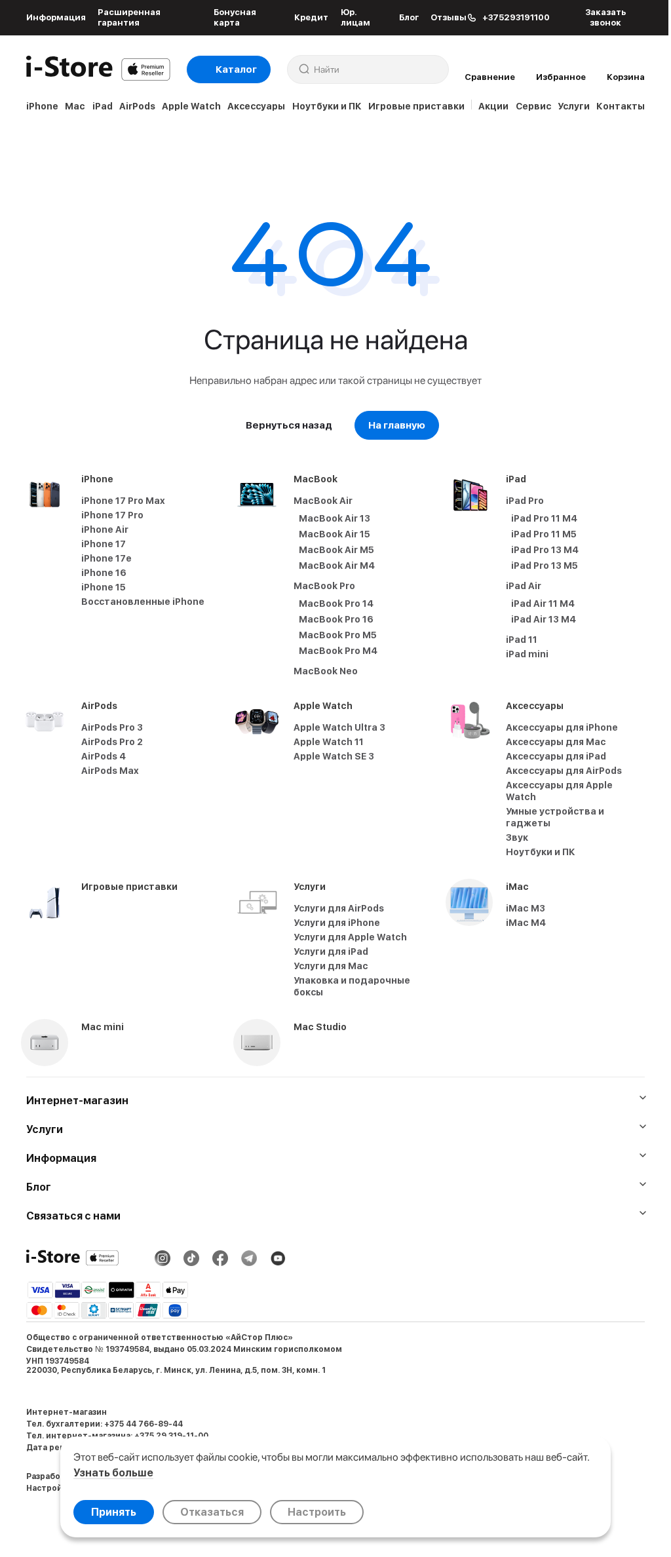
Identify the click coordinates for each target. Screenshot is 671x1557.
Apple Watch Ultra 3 (339, 727)
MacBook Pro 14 (336, 603)
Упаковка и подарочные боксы (352, 986)
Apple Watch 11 (329, 742)
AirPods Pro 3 (112, 727)
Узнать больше (113, 1473)
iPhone (42, 106)
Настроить (317, 1512)
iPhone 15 (103, 587)
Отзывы (449, 17)
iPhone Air (104, 529)
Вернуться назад (289, 425)
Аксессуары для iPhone (562, 727)
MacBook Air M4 (337, 565)
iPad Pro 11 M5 (544, 534)
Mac (75, 106)
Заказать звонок (605, 17)
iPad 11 (521, 639)
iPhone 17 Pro (112, 515)
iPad (102, 106)
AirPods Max (110, 770)
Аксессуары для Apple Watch (559, 791)
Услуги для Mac (331, 966)
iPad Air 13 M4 (543, 619)
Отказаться (212, 1512)
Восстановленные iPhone (142, 601)
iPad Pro (525, 500)
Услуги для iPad (331, 951)
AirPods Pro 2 (112, 742)
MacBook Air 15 (334, 534)
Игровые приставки (416, 106)
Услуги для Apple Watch (350, 937)
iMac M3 (525, 908)
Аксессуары (256, 106)
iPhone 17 (103, 544)
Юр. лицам (355, 17)
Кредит (311, 17)
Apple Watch (191, 106)
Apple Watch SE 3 (334, 756)
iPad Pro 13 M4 (545, 550)
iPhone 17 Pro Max (123, 500)
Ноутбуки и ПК (327, 106)
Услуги (574, 106)
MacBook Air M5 (336, 550)
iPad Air (523, 586)
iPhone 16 (103, 572)
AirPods (137, 106)
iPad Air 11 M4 (543, 603)
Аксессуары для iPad (556, 756)
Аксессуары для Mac (556, 742)
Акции (493, 106)
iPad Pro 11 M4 (544, 518)
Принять (113, 1512)
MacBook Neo (326, 671)
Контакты (620, 106)
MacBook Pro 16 (336, 619)
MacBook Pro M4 (338, 650)
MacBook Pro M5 (338, 635)
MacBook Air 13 (334, 518)
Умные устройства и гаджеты (555, 817)
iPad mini (527, 654)
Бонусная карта (235, 17)
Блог (409, 17)
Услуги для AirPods (339, 908)
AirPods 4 (103, 756)
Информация (56, 17)
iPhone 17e (106, 558)
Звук (517, 837)
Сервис (533, 106)
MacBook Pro (324, 586)
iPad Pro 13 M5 (544, 565)
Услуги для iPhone (337, 922)
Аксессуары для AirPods (564, 770)
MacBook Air (323, 500)
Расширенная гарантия (129, 17)
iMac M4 (526, 922)
